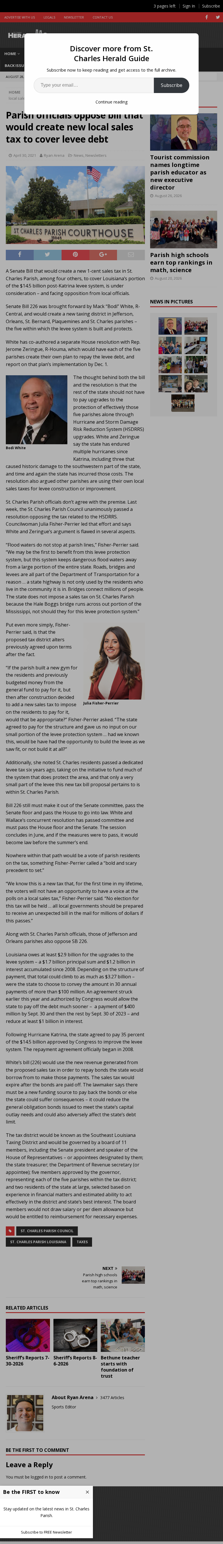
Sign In (189, 6)
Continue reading (111, 102)
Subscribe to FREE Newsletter (46, 1532)
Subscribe (171, 85)
